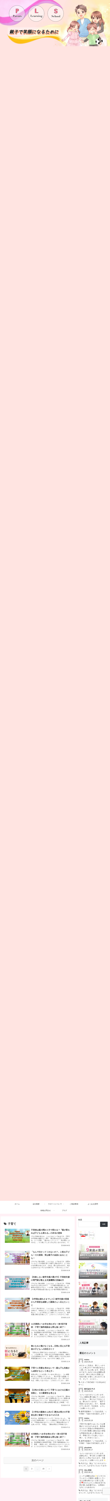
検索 (80, 1220)
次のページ (38, 1460)
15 (43, 1469)
